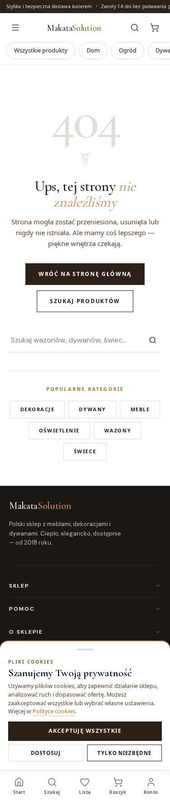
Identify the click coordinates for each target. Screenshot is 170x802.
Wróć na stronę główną (85, 274)
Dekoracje (37, 409)
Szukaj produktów (85, 301)
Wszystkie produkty (41, 50)
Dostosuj (46, 753)
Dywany (92, 409)
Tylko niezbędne (124, 753)
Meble (140, 409)
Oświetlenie (59, 430)
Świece (85, 451)
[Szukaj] (153, 340)
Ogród (127, 50)
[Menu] (15, 28)
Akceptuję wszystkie (85, 731)
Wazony (117, 430)
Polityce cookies (54, 711)
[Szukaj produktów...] (135, 28)
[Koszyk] (155, 28)
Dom (93, 50)
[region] (85, 6)
